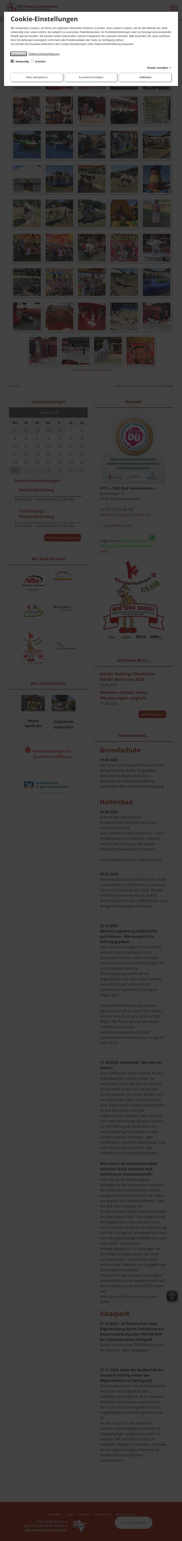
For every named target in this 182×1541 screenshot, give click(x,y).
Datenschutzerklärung (44, 54)
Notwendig (22, 61)
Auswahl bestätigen (91, 77)
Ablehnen (145, 77)
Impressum (18, 54)
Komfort (40, 61)
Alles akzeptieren (37, 77)
